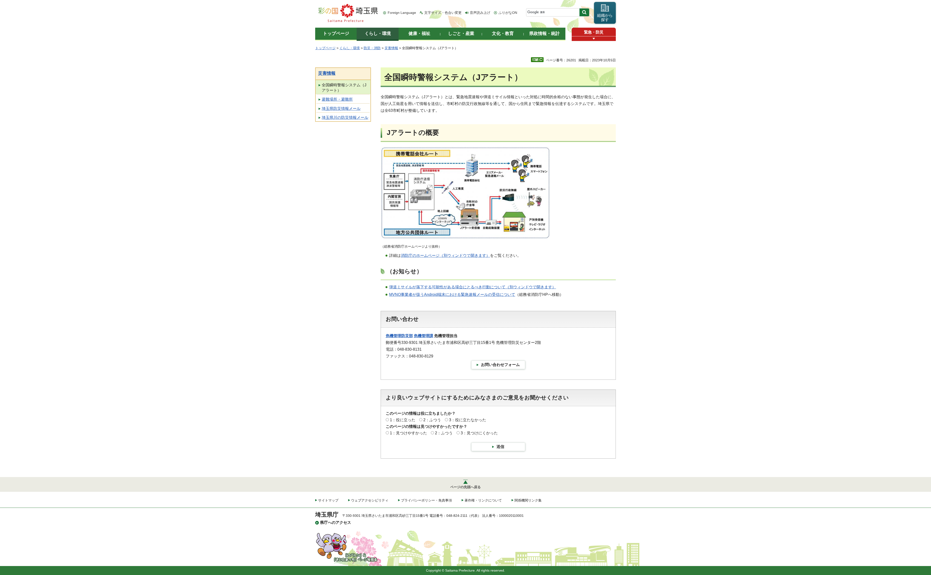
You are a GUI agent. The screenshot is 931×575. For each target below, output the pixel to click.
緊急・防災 (593, 32)
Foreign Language (402, 13)
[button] (594, 38)
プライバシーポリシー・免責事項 (426, 500)
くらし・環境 (349, 48)
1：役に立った (402, 420)
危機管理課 (423, 336)
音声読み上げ (480, 13)
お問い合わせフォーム (500, 365)
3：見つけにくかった (479, 433)
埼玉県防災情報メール (341, 108)
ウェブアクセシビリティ (369, 500)
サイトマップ (328, 500)
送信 (500, 447)
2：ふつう (432, 420)
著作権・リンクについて (483, 500)
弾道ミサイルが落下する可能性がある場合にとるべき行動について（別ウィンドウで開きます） (472, 287)
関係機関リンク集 (528, 500)
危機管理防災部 (399, 336)
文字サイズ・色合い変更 (443, 13)
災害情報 (391, 48)
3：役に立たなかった (467, 420)
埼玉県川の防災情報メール (345, 117)
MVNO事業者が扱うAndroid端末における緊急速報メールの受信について (452, 294)
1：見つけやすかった (408, 433)
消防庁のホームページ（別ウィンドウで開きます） (445, 255)
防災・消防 (372, 48)
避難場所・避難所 (337, 99)
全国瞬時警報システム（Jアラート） (344, 87)
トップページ (325, 48)
